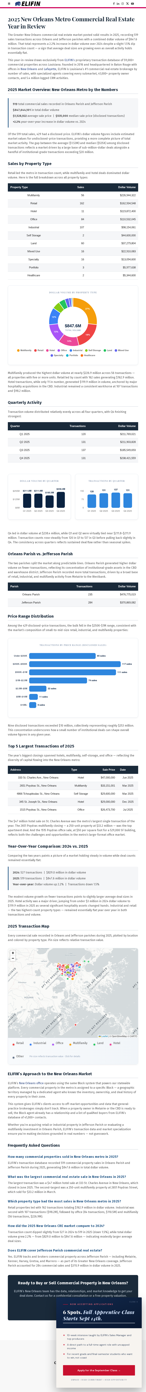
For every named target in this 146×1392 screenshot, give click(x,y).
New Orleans (28, 69)
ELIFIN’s (69, 60)
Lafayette (50, 69)
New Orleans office (31, 1083)
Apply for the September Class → (99, 1370)
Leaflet (104, 1036)
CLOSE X (133, 1302)
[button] (12, 953)
